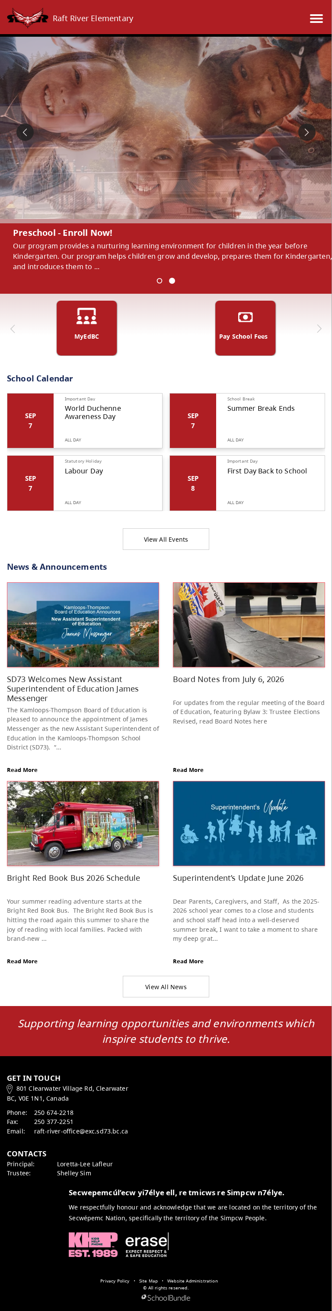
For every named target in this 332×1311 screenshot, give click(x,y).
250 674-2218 (53, 1112)
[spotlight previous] (25, 132)
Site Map (148, 1281)
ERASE (147, 1244)
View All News (166, 987)
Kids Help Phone (93, 1244)
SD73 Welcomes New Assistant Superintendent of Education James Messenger (73, 688)
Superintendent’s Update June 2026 (238, 877)
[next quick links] (318, 329)
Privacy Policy (114, 1281)
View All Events (166, 539)
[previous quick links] (13, 329)
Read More (22, 770)
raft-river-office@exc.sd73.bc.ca (81, 1131)
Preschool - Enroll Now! (63, 232)
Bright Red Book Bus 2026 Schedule (73, 877)
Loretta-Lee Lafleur (85, 1164)
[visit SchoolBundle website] (165, 1298)
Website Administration (192, 1281)
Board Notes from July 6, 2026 (228, 678)
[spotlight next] (307, 132)
